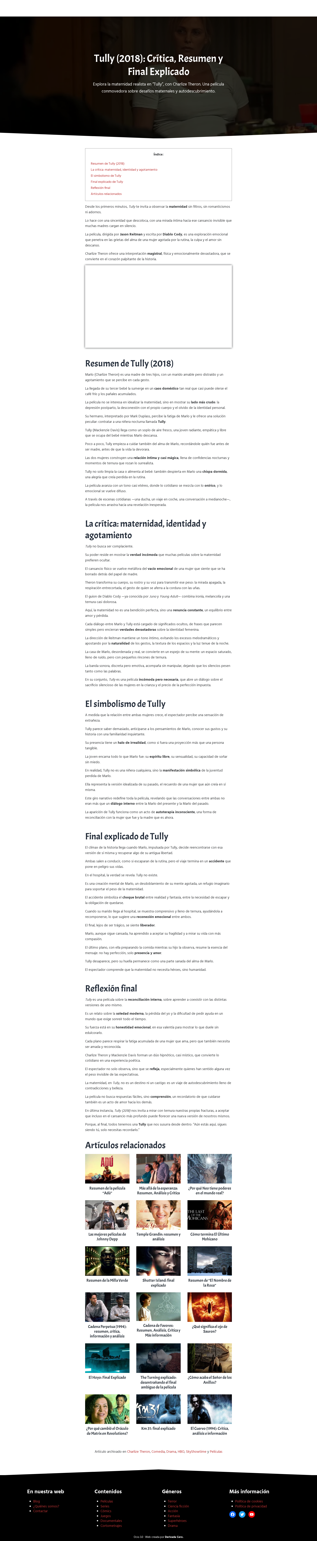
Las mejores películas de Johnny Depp (107, 1237)
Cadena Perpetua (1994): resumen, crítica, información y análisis (107, 1331)
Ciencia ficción (178, 1506)
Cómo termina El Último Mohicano (209, 1237)
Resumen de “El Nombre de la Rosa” (209, 1283)
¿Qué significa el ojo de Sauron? (209, 1329)
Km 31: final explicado (158, 1428)
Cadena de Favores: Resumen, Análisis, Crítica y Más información (158, 1330)
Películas (216, 1452)
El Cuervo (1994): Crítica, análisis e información (210, 1431)
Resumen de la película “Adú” (107, 1191)
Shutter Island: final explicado (158, 1283)
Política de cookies (249, 1501)
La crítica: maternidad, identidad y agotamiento (124, 170)
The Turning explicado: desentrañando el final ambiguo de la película (158, 1382)
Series (105, 1506)
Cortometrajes (111, 1526)
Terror (172, 1501)
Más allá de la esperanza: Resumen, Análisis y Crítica (158, 1191)
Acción (173, 1511)
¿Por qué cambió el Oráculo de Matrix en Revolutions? (107, 1431)
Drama (171, 1452)
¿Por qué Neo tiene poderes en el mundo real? (209, 1191)
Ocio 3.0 (158, 9)
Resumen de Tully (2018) (108, 163)
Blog (36, 1501)
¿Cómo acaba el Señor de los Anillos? (210, 1380)
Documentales (111, 1521)
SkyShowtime (196, 1452)
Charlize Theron (138, 1452)
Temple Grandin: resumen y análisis (158, 1237)
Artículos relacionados (106, 194)
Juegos (106, 1516)
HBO (181, 1452)
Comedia (158, 1452)
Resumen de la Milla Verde (107, 1280)
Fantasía (174, 1516)
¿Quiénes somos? (46, 1506)
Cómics (106, 1511)
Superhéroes (177, 1521)
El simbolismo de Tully (106, 176)
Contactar (40, 1511)
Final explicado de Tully (107, 182)
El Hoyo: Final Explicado (107, 1377)
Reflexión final (100, 188)
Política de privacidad (251, 1506)
